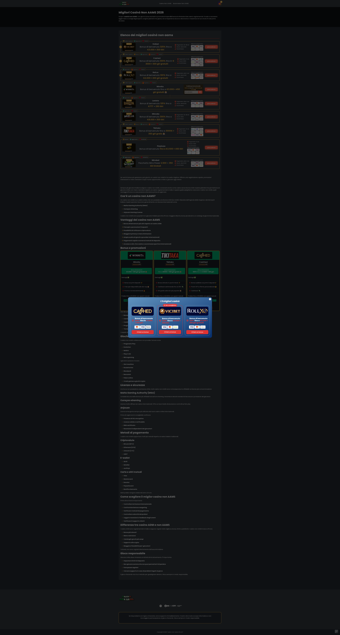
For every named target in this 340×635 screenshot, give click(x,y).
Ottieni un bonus (143, 332)
